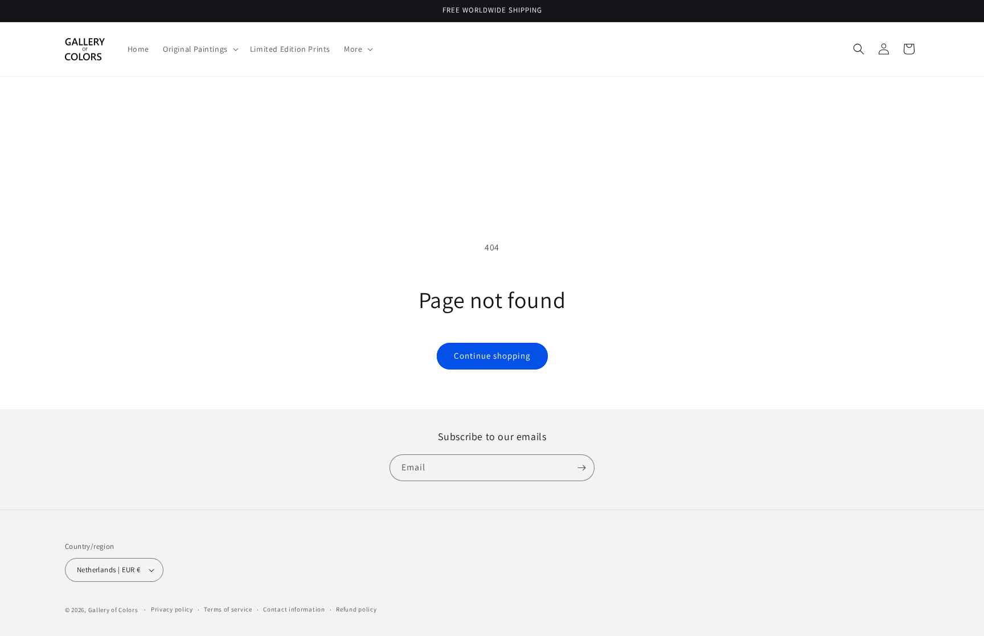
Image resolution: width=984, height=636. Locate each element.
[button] (199, 49)
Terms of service (228, 609)
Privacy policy (172, 609)
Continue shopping (492, 355)
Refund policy (356, 609)
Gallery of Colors (113, 610)
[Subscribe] (581, 467)
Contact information (294, 609)
